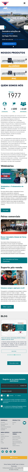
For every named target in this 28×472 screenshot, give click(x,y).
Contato (2, 442)
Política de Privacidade (17, 406)
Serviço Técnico (15, 439)
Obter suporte (7, 307)
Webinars (2, 434)
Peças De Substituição (17, 441)
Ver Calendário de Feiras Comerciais (10, 260)
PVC (4, 395)
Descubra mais (14, 363)
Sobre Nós (3, 422)
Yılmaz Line (3, 437)
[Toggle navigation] (24, 3)
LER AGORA (14, 24)
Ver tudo (5, 210)
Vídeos (2, 439)
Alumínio (11, 395)
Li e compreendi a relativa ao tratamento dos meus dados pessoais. (14, 407)
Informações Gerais (16, 436)
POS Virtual (15, 457)
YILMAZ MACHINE (5, 3)
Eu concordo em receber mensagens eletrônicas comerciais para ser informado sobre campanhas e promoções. (14, 401)
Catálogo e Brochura (5, 436)
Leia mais (14, 351)
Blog (2, 441)
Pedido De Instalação (17, 437)
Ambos (19, 395)
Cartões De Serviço (16, 445)
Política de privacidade (8, 468)
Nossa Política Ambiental (6, 426)
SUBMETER (23, 385)
